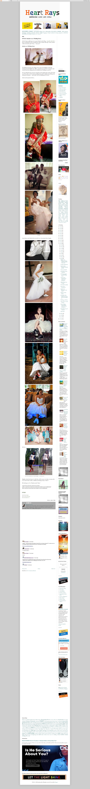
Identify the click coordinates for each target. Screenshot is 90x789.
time (37, 734)
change (60, 210)
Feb (61, 315)
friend (41, 727)
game (53, 727)
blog (32, 725)
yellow (27, 735)
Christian (28, 721)
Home (39, 568)
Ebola (51, 721)
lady (64, 729)
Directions (48, 721)
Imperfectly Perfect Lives (63, 594)
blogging (45, 32)
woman (66, 209)
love (44, 31)
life (59, 201)
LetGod (48, 722)
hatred (67, 727)
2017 (61, 240)
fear (64, 220)
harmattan (64, 727)
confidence (64, 222)
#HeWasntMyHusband (31, 719)
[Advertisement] (63, 51)
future (50, 727)
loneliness (38, 730)
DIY (45, 721)
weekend (58, 734)
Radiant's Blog (62, 599)
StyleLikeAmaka (39, 723)
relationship (48, 31)
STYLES (36, 31)
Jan (61, 316)
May (62, 256)
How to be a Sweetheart (63, 287)
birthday (23, 725)
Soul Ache (34, 723)
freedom (38, 727)
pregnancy (61, 32)
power (60, 216)
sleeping (62, 733)
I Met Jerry (36, 722)
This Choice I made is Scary (64, 302)
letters (30, 730)
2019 (61, 237)
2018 (61, 238)
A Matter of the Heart (63, 293)
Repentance (30, 723)
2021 (61, 233)
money (63, 216)
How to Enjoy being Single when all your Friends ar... (64, 306)
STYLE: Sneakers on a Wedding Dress (64, 275)
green (57, 727)
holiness (36, 729)
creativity (29, 33)
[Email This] (26, 502)
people (51, 731)
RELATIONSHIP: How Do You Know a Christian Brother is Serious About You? (39, 740)
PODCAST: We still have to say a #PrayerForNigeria (64, 297)
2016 (61, 242)
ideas (44, 729)
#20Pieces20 (24, 719)
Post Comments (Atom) (31, 570)
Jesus (39, 722)
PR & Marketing (63, 92)
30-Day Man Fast (54, 719)
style (23, 734)
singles (41, 33)
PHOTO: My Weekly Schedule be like (64, 267)
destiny (60, 209)
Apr (61, 258)
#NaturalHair (38, 719)
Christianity (32, 721)
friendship (61, 208)
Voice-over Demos (63, 93)
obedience (37, 731)
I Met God (32, 722)
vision (48, 734)
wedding (55, 734)
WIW (43, 723)
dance (41, 726)
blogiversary (40, 725)
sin (56, 733)
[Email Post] (25, 502)
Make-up (55, 722)
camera (50, 725)
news (28, 732)
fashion (41, 31)
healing (56, 32)
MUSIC (51, 722)
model (58, 730)
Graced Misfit (62, 591)
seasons (46, 733)
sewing (67, 220)
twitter (42, 734)
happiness (61, 727)
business (66, 212)
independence (48, 729)
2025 (61, 227)
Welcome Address (63, 89)
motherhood (65, 32)
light (34, 730)
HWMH (61, 97)
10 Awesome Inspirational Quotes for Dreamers (63, 279)
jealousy (60, 729)
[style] (59, 26)
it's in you (56, 729)
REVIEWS (25, 31)
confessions (29, 726)
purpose (66, 31)
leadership (66, 221)
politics (54, 731)
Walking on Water (64, 300)
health (26, 729)
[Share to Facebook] (29, 502)
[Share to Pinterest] (30, 502)
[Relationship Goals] (48, 26)
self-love (63, 214)
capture (53, 725)
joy (62, 729)
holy (39, 729)
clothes (63, 725)
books (63, 215)
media (48, 730)
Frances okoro (55, 721)
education (60, 726)
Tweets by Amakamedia (63, 654)
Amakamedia (61, 719)
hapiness (66, 217)
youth (29, 735)
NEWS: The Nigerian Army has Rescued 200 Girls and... (64, 261)
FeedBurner (63, 572)
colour (67, 725)
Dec (61, 245)
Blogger (56, 782)
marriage (24, 33)
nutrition (34, 731)
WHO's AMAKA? (38, 34)
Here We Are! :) (65, 340)
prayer (60, 214)
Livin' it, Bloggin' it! (63, 596)
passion (66, 210)
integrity (52, 729)
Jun (61, 255)
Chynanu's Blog (63, 588)
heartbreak (53, 32)
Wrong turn (54, 723)
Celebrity (24, 721)
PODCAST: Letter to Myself (64, 272)
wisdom (66, 202)
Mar (61, 313)
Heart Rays (27, 722)
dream (66, 205)
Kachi (42, 722)
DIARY (31, 31)
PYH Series (26, 723)
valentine (45, 734)
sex (55, 733)
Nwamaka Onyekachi (64, 609)
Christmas (37, 721)
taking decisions (27, 734)
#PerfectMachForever (45, 719)
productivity (60, 220)
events (67, 726)
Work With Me (62, 90)
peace (67, 215)
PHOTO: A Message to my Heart (64, 290)
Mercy (58, 722)
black (26, 725)
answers (58, 723)
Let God (45, 722)
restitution (36, 733)
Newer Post (24, 568)
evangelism (63, 726)
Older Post (53, 568)
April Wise (63, 311)
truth (40, 734)
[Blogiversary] (38, 26)
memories (33, 33)
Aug (62, 251)
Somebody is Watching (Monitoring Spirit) (66, 411)
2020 (61, 235)
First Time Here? (63, 87)
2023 (61, 230)
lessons (37, 33)
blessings (29, 725)
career (63, 203)
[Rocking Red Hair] (27, 26)
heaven (34, 729)
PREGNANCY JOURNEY (27, 34)
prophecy (66, 731)
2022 (61, 231)
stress (67, 733)
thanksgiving (33, 734)
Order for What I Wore (63, 95)
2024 (61, 228)
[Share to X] (28, 502)
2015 (61, 243)
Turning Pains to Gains (63, 601)
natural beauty (65, 730)
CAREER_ (59, 31)
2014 (61, 318)
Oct (61, 248)
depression (62, 221)
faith (63, 31)
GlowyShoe (62, 589)
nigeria (30, 732)
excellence (23, 727)
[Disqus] (38, 525)
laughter (66, 729)
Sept (62, 250)
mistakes (55, 730)
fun (62, 209)
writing (48, 32)
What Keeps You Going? (64, 283)
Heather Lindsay (63, 592)
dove (54, 726)
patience (46, 731)
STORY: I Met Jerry (64, 264)
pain (64, 209)
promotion (62, 731)
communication (61, 222)
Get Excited (60, 721)
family (66, 213)
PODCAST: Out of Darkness (64, 309)
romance (33, 34)
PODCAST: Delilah (64, 284)
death (59, 221)
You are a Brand (64, 269)
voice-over (51, 734)
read (27, 733)
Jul (61, 253)
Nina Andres (62, 597)
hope (60, 205)
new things (24, 731)
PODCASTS (53, 31)
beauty (60, 203)
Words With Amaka (63, 217)
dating (60, 213)
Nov (62, 246)
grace (55, 727)
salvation (43, 733)
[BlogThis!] (27, 502)
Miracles (60, 722)
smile (65, 733)
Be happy (61, 212)
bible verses (65, 723)
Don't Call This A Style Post (66, 398)
